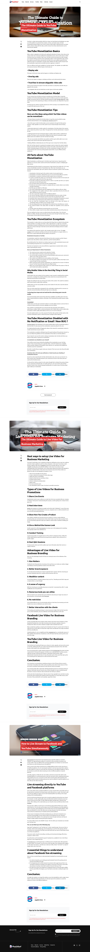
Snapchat (43, 465)
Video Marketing (24, 739)
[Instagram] (80, 945)
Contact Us (52, 944)
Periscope (47, 596)
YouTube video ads (61, 99)
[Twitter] (77, 945)
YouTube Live (32, 841)
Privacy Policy (43, 946)
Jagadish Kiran (39, 386)
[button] (80, 1)
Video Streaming (33, 739)
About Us (36, 944)
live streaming (42, 528)
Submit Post (46, 944)
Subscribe (61, 407)
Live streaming (30, 759)
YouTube (40, 739)
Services (41, 944)
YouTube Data (56, 650)
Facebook (29, 803)
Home (32, 944)
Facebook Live (52, 632)
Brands (28, 508)
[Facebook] (74, 945)
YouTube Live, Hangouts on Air (49, 120)
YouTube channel (31, 324)
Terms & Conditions (35, 946)
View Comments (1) (48, 394)
